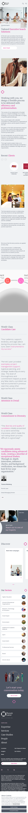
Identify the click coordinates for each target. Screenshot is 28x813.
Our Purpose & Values (20, 748)
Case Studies (7, 734)
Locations (3, 748)
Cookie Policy (16, 804)
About (4, 742)
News (2, 754)
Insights (3, 751)
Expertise (5, 727)
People (4, 738)
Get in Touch (6, 48)
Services (5, 730)
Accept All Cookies (14, 810)
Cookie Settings (14, 807)
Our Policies (18, 751)
